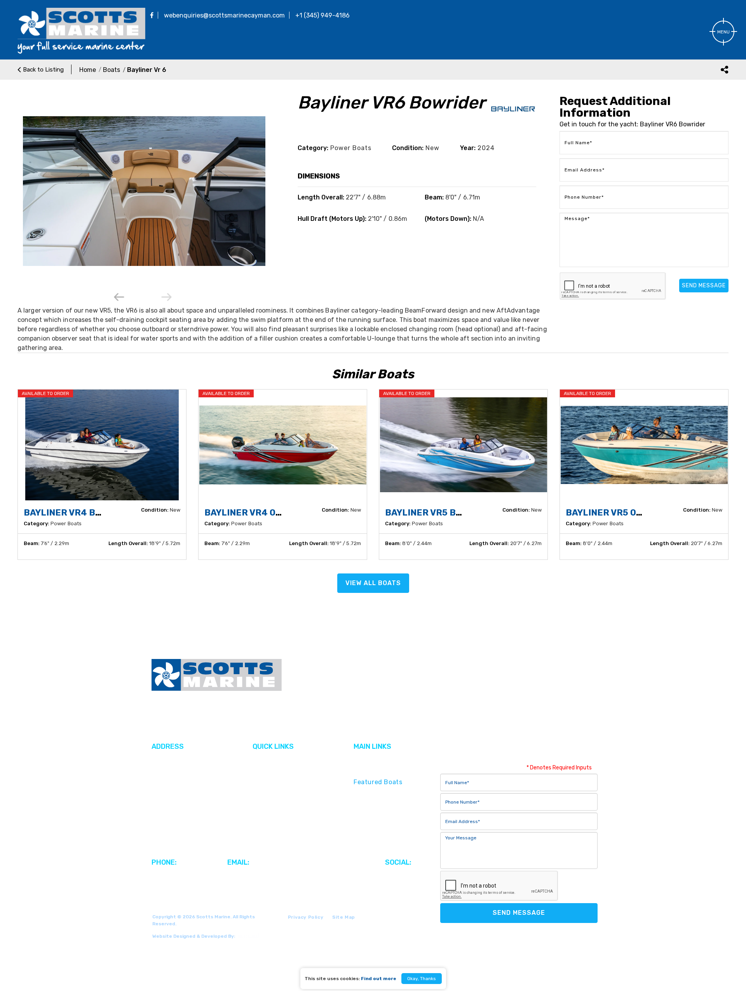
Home (87, 69)
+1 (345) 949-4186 (322, 15)
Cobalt (263, 782)
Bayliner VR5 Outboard (622, 512)
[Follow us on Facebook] (151, 15)
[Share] (725, 69)
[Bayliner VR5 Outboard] (644, 445)
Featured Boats (378, 782)
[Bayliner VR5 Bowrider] (463, 445)
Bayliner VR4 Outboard (261, 512)
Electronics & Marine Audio (396, 824)
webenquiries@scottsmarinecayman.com (224, 15)
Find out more (378, 978)
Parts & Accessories (385, 812)
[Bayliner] (513, 115)
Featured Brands (380, 770)
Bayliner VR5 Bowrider (440, 512)
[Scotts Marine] (81, 52)
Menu (723, 32)
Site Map (343, 917)
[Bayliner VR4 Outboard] (283, 445)
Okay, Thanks (421, 978)
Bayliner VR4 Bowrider (79, 512)
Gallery (263, 770)
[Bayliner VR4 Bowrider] (102, 445)
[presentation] (119, 297)
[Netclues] (247, 936)
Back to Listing (43, 69)
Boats (111, 69)
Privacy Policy (305, 917)
